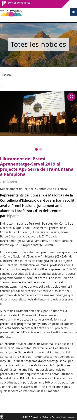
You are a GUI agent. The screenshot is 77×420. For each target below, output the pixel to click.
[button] (36, 149)
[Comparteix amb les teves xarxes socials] (73, 12)
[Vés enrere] (1, 86)
